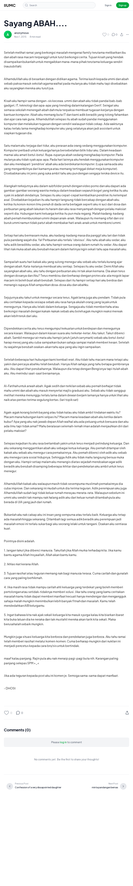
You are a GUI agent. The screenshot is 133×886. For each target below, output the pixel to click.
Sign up (123, 5)
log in (63, 742)
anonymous (21, 33)
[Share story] (121, 34)
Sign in (108, 5)
